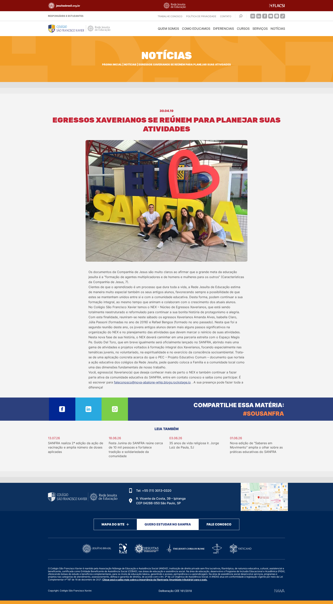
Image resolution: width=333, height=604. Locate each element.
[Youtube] (270, 16)
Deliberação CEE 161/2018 (175, 590)
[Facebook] (264, 16)
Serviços (260, 28)
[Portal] (252, 16)
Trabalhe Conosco (170, 16)
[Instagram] (276, 16)
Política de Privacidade (201, 16)
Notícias (278, 28)
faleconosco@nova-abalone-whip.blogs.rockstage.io (152, 382)
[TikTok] (282, 16)
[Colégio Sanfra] (82, 29)
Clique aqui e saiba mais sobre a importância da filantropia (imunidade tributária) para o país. (154, 579)
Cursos (243, 28)
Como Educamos (196, 28)
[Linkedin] (258, 16)
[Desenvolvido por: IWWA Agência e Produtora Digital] (279, 590)
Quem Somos (168, 28)
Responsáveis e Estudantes (65, 15)
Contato (225, 16)
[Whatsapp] (115, 409)
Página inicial (112, 64)
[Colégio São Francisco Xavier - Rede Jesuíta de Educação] (264, 497)
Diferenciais (223, 28)
